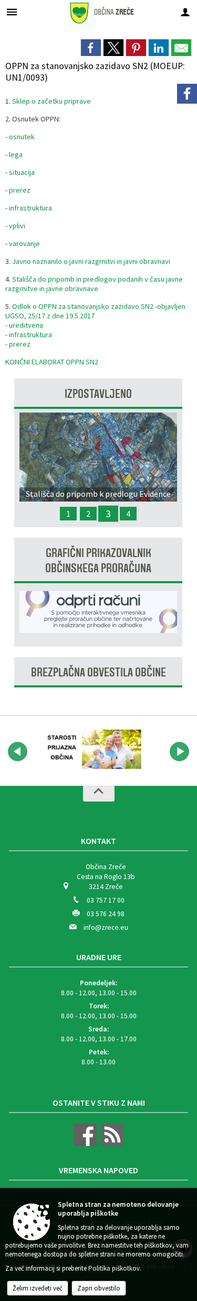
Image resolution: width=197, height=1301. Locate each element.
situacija (22, 172)
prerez (19, 190)
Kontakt (98, 841)
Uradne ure (98, 957)
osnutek (22, 136)
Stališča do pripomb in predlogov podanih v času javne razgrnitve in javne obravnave (94, 283)
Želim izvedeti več (38, 1288)
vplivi (17, 225)
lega (16, 154)
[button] (17, 751)
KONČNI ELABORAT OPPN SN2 (51, 361)
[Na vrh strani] (99, 794)
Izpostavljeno (98, 394)
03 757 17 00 (106, 900)
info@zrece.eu (106, 927)
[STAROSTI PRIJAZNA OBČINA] (91, 749)
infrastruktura (30, 208)
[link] (90, 47)
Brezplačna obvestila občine (98, 672)
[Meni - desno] (185, 12)
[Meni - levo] (12, 12)
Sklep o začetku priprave (51, 101)
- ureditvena (24, 325)
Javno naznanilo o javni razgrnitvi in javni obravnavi (91, 261)
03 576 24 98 (106, 913)
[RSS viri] (110, 1143)
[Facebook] (187, 94)
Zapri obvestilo (98, 1288)
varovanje (24, 243)
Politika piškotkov (114, 1268)
